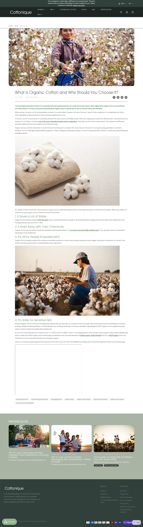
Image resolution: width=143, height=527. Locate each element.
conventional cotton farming (39, 399)
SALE (93, 9)
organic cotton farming (117, 399)
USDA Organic (113, 335)
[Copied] (126, 97)
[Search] (121, 12)
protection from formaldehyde (24, 403)
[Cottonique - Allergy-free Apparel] (21, 12)
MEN (51, 9)
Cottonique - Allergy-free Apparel (19, 521)
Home (11, 26)
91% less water (43, 220)
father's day (98, 465)
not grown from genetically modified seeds (84, 230)
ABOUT (103, 486)
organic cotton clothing (100, 399)
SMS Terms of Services (127, 507)
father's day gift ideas (111, 465)
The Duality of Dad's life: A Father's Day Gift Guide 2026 (113, 458)
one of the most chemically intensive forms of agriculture (58, 121)
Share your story (79, 6)
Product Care (124, 494)
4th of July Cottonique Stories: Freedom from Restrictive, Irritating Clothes (28, 455)
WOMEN (40, 9)
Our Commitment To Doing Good (109, 501)
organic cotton (69, 399)
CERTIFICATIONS (105, 9)
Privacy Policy (124, 503)
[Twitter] (118, 97)
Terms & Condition (126, 500)
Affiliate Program (105, 497)
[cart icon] (132, 12)
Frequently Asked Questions (125, 511)
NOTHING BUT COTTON (68, 9)
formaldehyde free (56, 399)
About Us (103, 491)
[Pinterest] (122, 97)
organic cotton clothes (83, 399)
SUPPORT (124, 486)
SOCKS (83, 9)
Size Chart (123, 491)
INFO (39, 15)
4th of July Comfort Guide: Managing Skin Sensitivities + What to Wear (71, 459)
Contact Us (104, 494)
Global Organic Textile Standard (90, 335)
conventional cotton (22, 399)
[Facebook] (114, 97)
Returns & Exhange (126, 497)
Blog (16, 26)
